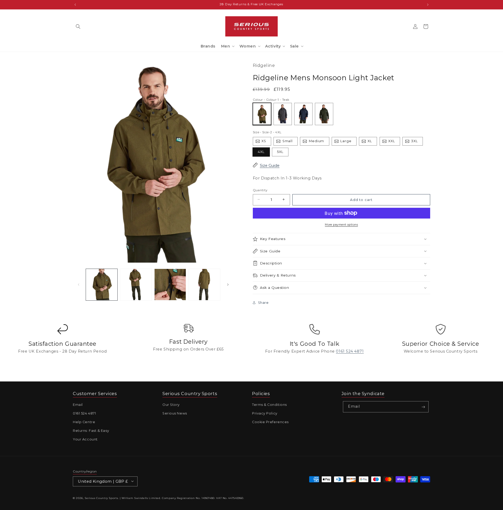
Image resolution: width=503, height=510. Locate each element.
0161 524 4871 (84, 414)
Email (78, 405)
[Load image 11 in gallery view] (205, 285)
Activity (273, 46)
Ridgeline (264, 65)
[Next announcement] (428, 4)
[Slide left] (78, 284)
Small (290, 142)
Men (225, 46)
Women (247, 46)
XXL (394, 142)
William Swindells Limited (141, 498)
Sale (294, 46)
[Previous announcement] (75, 4)
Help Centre (84, 422)
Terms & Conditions (269, 405)
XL (372, 142)
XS (266, 142)
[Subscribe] (423, 407)
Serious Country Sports (101, 498)
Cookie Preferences (270, 422)
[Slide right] (228, 284)
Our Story (171, 405)
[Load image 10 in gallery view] (170, 285)
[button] (78, 26)
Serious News (174, 414)
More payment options (341, 224)
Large (348, 142)
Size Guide (270, 165)
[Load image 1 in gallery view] (102, 285)
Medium (319, 142)
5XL (280, 151)
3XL (417, 142)
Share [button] (263, 303)
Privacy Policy (264, 414)
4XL (261, 151)
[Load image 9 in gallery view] (136, 285)
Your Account (85, 440)
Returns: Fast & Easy (91, 431)
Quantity (260, 190)
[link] (62, 343)
